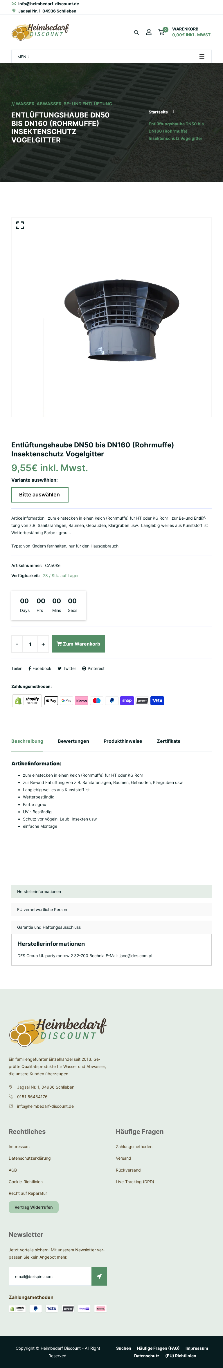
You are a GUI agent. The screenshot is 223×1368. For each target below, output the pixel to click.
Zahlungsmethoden (134, 1146)
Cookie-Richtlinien (26, 1181)
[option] (111, 317)
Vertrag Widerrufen (34, 1207)
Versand (123, 1158)
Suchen (123, 1348)
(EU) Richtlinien (180, 1355)
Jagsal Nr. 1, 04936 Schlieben (46, 10)
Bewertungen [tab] (73, 741)
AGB (13, 1170)
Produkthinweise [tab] (123, 741)
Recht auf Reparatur (28, 1193)
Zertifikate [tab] (169, 741)
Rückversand (128, 1170)
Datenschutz (146, 1355)
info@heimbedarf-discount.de (48, 3)
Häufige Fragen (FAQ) (158, 1348)
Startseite (158, 111)
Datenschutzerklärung (30, 1158)
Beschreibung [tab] (27, 741)
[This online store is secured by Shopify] (27, 700)
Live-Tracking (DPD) (135, 1181)
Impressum (19, 1146)
